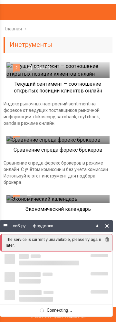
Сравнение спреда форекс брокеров (58, 150)
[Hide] (107, 226)
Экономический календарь (58, 209)
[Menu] (5, 226)
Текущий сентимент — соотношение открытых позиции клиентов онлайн (58, 87)
